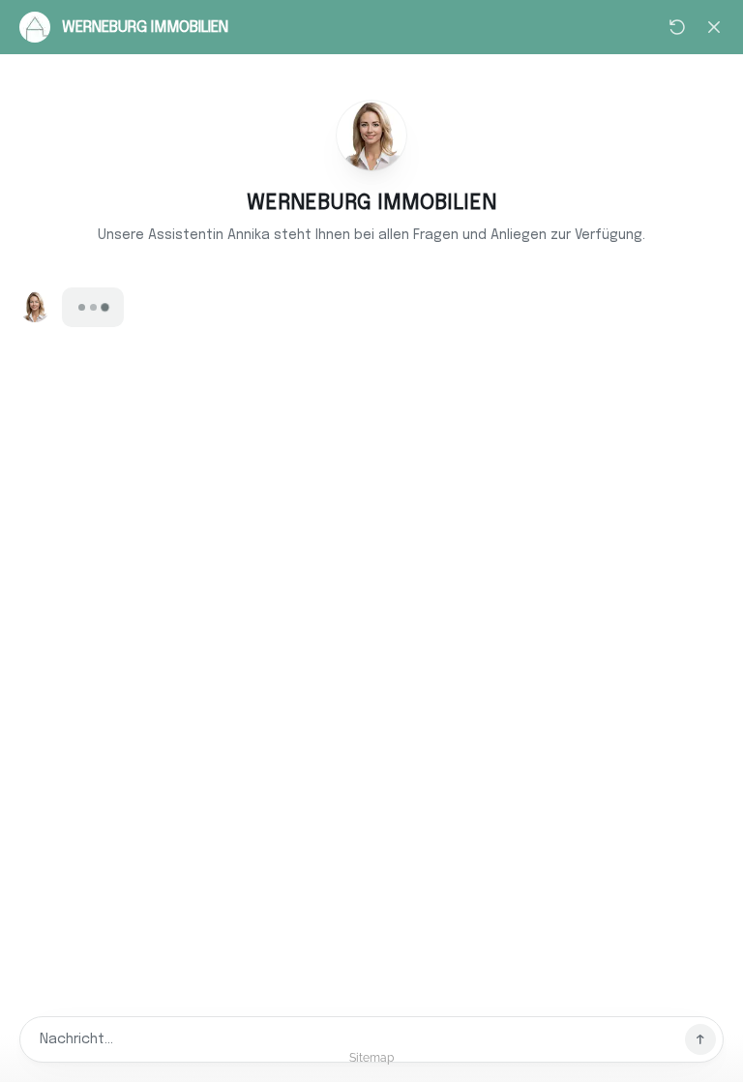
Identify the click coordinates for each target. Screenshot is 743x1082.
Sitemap (371, 1058)
